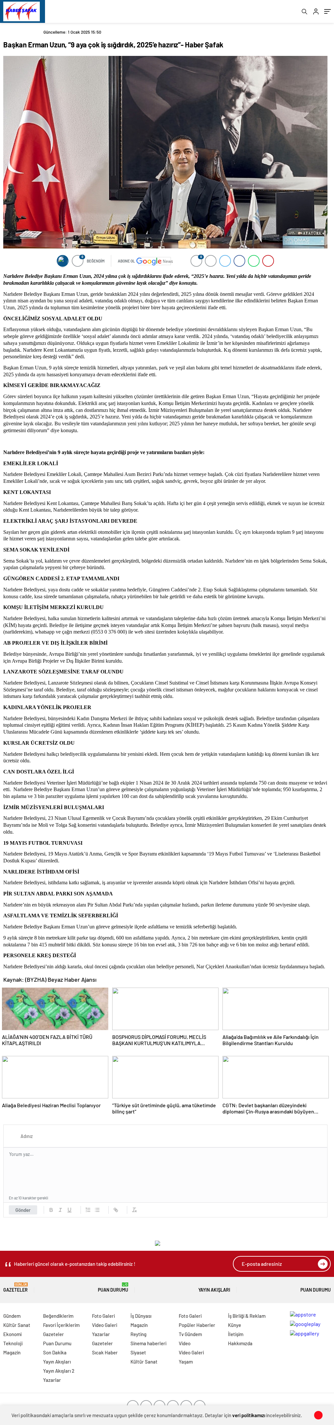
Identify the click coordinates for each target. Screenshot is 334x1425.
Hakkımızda (240, 1343)
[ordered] (88, 1210)
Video (184, 1343)
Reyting (138, 1334)
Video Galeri (104, 1325)
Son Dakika (55, 1352)
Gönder (23, 1210)
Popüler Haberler (197, 1325)
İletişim (235, 1334)
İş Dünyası (140, 1316)
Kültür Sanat (16, 1325)
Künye (234, 1325)
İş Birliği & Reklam (247, 1316)
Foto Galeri (103, 1316)
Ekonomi (12, 1334)
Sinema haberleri (148, 1343)
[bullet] (97, 1210)
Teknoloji (13, 1343)
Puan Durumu (113, 1287)
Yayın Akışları (214, 1290)
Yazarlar (52, 1380)
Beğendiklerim (58, 1316)
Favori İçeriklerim (61, 1325)
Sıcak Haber (105, 1352)
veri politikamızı (248, 1415)
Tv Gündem (190, 1334)
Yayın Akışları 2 (58, 1371)
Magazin (12, 1352)
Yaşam (186, 1362)
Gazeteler (15, 1287)
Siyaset (138, 1352)
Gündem (12, 1316)
